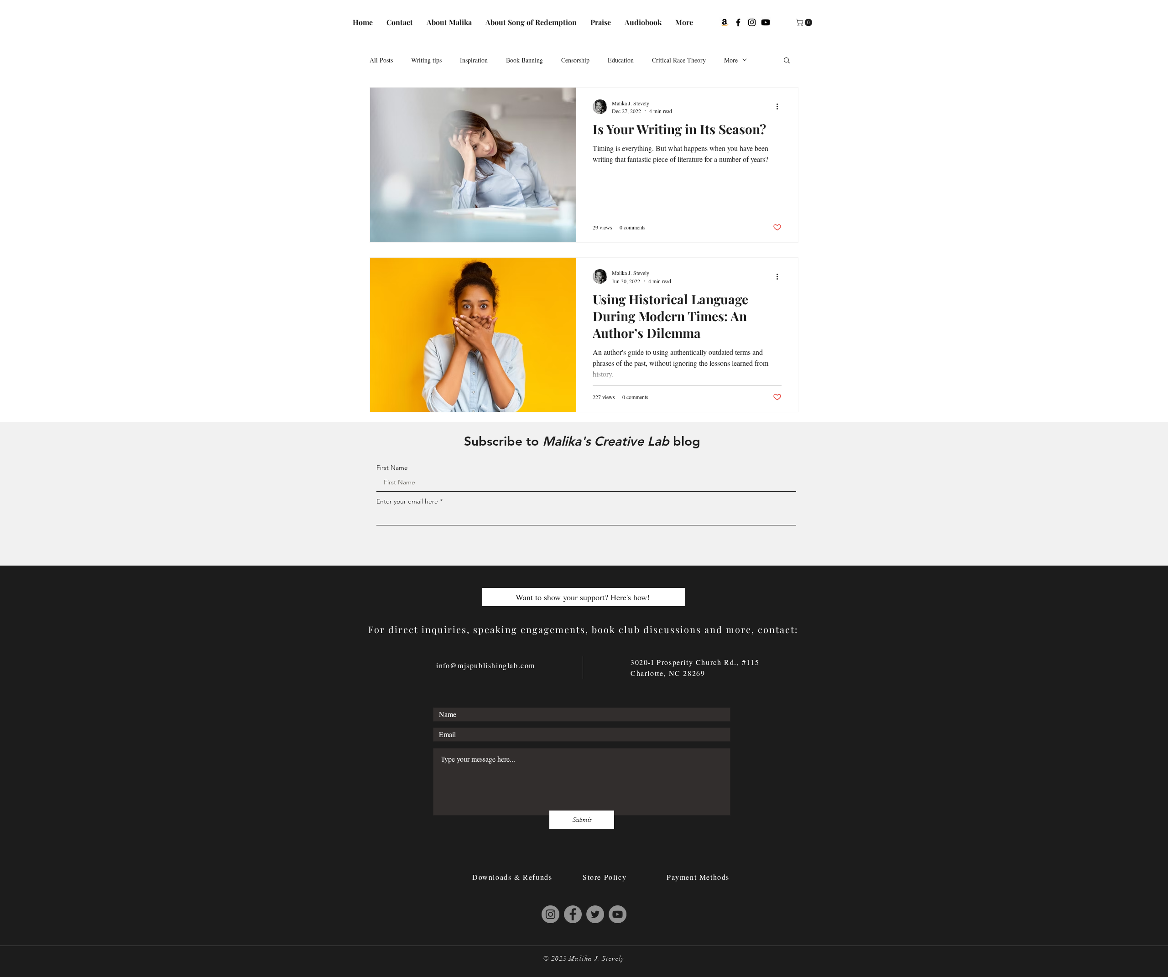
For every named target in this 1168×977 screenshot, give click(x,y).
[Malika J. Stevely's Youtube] (766, 22)
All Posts (381, 60)
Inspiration (474, 60)
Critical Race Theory (679, 60)
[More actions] (780, 106)
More (731, 60)
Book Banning (524, 60)
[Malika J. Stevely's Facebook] (738, 22)
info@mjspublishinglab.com (485, 665)
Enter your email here (407, 501)
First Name (392, 467)
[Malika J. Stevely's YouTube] (617, 914)
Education (621, 60)
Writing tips (426, 60)
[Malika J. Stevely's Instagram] (752, 22)
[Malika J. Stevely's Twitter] (595, 914)
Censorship (575, 60)
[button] (805, 22)
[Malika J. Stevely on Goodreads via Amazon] (725, 22)
